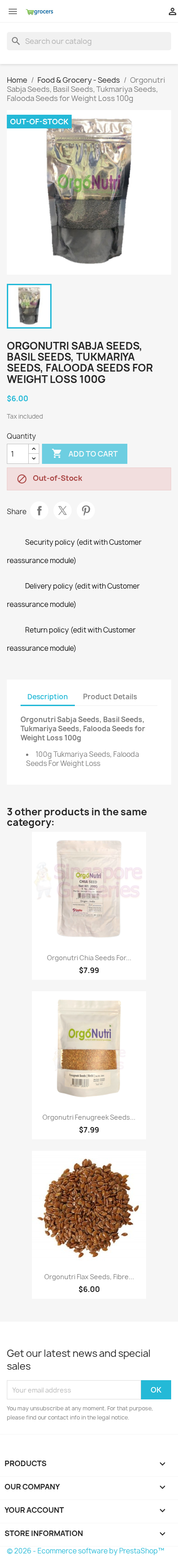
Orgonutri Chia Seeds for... (89, 957)
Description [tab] (47, 697)
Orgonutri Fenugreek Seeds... (89, 1117)
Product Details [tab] (110, 697)
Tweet (62, 510)
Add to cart (85, 453)
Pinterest (86, 510)
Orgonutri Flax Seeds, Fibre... (89, 1276)
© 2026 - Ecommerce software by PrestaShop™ (85, 1551)
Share (39, 510)
